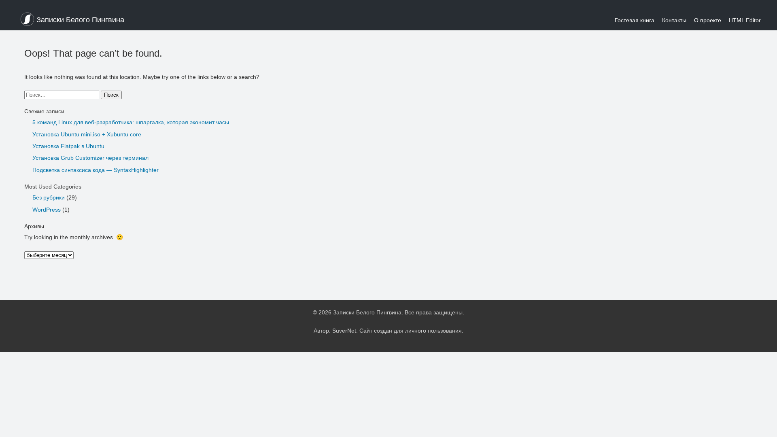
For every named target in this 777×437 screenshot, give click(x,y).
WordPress (46, 209)
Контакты (674, 20)
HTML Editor (745, 20)
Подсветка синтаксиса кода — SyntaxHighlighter (95, 170)
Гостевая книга (634, 20)
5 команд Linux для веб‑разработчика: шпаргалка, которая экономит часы (130, 122)
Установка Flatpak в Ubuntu (68, 146)
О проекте (707, 20)
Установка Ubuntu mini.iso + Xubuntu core (86, 134)
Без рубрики (48, 197)
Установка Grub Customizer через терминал (90, 158)
